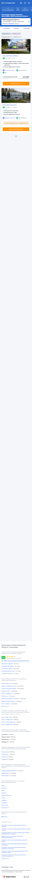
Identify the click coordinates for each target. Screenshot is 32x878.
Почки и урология (5, 703)
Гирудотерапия (5, 33)
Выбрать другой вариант (16, 129)
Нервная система (5, 691)
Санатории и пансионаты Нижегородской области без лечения (14, 840)
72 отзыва (7, 107)
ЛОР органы (4, 696)
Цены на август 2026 (6, 717)
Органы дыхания (5, 683)
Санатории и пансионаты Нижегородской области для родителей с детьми (14, 852)
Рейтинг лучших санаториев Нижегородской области (16, 660)
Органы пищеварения (6, 693)
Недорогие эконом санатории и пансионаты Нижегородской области (12, 837)
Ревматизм (3, 788)
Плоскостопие (4, 805)
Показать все (4, 706)
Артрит (3, 785)
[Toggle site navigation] (29, 2)
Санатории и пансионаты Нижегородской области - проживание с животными (13, 848)
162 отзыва (7, 58)
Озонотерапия (4, 775)
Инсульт (3, 797)
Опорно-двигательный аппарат (8, 688)
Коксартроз (4, 802)
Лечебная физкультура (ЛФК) (8, 770)
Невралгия (4, 793)
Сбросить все (16, 33)
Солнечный (4, 756)
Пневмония (4, 800)
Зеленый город (5, 752)
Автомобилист (4, 754)
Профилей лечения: (10, 70)
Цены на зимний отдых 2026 (8, 722)
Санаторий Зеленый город (7, 671)
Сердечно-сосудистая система (8, 686)
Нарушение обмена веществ (8, 701)
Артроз (3, 790)
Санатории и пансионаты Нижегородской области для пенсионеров (14, 844)
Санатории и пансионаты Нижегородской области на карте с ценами (15, 829)
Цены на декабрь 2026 (6, 724)
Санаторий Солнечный (10, 105)
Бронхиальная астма (6, 795)
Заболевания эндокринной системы (10, 698)
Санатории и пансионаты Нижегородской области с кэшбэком (14, 826)
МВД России (4, 816)
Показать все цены (16, 83)
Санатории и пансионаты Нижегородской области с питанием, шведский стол (14, 855)
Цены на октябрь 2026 (6, 719)
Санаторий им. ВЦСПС (7, 668)
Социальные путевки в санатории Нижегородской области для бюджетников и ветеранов (15, 833)
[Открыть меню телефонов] (20, 2)
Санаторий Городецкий (7, 663)
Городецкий (4, 759)
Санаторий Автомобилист (10, 56)
